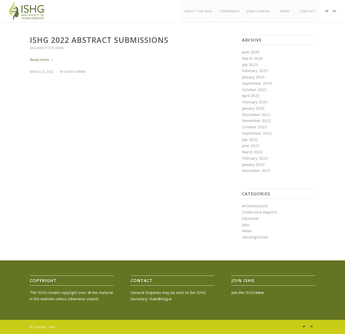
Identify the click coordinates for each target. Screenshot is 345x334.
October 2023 (254, 89)
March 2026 (252, 58)
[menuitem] (198, 11)
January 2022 (253, 164)
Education (250, 218)
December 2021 (256, 170)
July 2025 (250, 64)
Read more (39, 59)
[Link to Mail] (334, 11)
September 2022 (257, 133)
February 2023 (255, 101)
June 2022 (250, 145)
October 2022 (254, 126)
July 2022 (250, 139)
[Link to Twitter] (327, 11)
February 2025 (255, 70)
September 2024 (257, 83)
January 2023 (253, 108)
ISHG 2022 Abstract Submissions (99, 40)
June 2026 (250, 51)
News (60, 48)
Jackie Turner (74, 72)
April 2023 (251, 95)
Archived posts (42, 48)
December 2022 (256, 114)
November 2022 (256, 120)
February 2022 (255, 158)
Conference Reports (259, 212)
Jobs (246, 224)
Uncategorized (255, 236)
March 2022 (252, 151)
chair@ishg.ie (160, 298)
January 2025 (253, 76)
